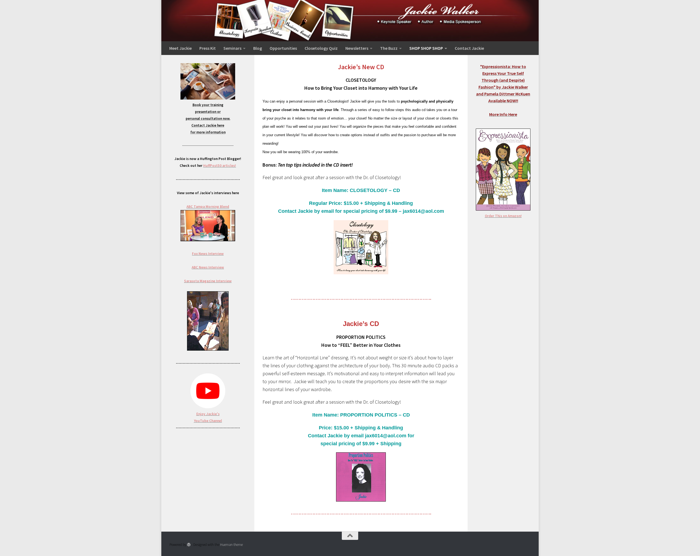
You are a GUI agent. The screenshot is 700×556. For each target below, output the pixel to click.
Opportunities (283, 48)
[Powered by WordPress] (189, 544)
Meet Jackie (180, 48)
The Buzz (389, 48)
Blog (257, 48)
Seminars (232, 48)
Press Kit (207, 48)
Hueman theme (231, 544)
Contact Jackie (469, 48)
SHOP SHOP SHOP (426, 48)
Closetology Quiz (321, 48)
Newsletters (356, 48)
